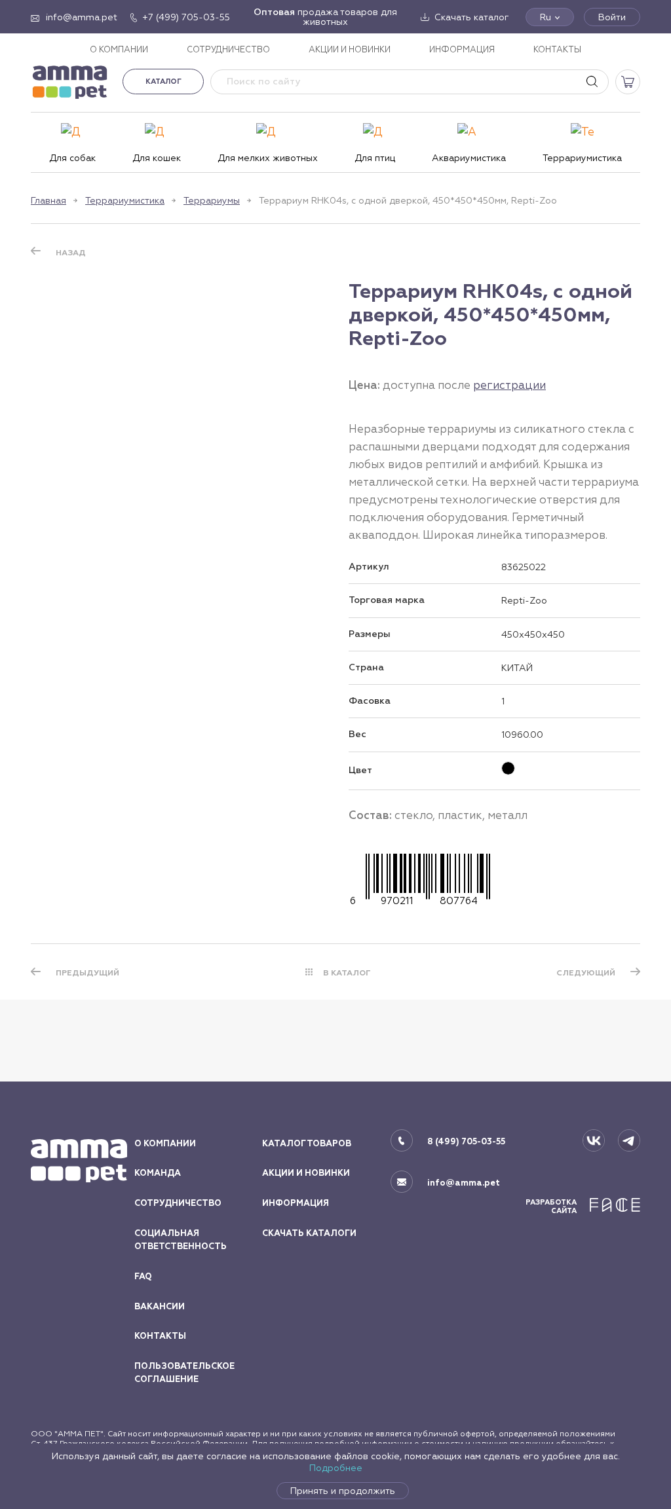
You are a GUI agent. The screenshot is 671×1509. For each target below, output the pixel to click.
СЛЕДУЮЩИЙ (585, 973)
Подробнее (335, 1468)
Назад (71, 252)
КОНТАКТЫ (557, 49)
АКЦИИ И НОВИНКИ (350, 49)
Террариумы (211, 200)
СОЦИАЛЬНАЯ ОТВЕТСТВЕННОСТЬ (180, 1240)
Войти (612, 17)
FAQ (143, 1276)
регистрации (509, 384)
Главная (48, 200)
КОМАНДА (157, 1173)
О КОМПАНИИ (119, 49)
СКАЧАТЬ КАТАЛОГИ (309, 1233)
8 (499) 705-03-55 (466, 1141)
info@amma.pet (463, 1183)
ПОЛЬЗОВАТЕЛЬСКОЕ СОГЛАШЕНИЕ (184, 1373)
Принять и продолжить (342, 1490)
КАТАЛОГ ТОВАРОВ (306, 1143)
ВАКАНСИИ (159, 1306)
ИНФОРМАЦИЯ (462, 49)
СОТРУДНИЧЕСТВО (228, 49)
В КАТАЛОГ (347, 973)
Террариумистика (124, 200)
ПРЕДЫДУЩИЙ (87, 973)
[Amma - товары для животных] (70, 82)
